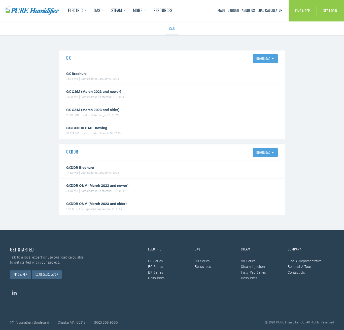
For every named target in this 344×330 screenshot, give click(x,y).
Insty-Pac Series (253, 272)
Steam (116, 10)
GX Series (202, 260)
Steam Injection (253, 266)
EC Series (155, 266)
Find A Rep (302, 11)
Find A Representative (305, 260)
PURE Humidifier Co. (34, 10)
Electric (75, 10)
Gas (97, 10)
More (137, 10)
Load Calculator (270, 10)
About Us (248, 10)
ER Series (155, 272)
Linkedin (14, 292)
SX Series (248, 260)
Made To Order (228, 10)
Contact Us (296, 272)
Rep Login (330, 11)
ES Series (155, 260)
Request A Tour (300, 266)
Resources (162, 10)
